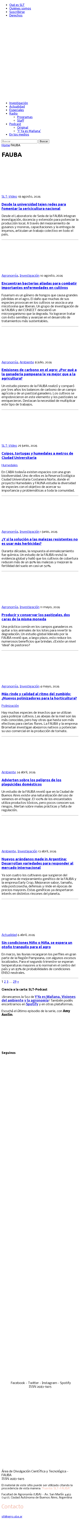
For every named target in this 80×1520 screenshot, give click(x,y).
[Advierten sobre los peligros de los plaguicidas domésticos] (27, 765)
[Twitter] (40, 1216)
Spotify (32, 1004)
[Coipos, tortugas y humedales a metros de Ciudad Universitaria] (27, 439)
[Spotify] (40, 1379)
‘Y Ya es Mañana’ (29, 131)
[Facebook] (40, 1134)
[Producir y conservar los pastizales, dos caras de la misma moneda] (27, 600)
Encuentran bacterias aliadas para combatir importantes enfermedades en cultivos (39, 285)
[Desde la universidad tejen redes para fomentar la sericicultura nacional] (27, 190)
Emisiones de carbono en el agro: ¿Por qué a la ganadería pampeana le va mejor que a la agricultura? (39, 374)
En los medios (19, 134)
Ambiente (27, 362)
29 (15, 981)
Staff (20, 120)
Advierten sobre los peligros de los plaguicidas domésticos (31, 782)
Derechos (16, 15)
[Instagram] (40, 1298)
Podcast (15, 124)
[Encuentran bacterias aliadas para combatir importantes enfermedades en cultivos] (27, 269)
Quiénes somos (20, 8)
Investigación (18, 103)
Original (22, 127)
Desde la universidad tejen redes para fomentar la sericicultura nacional (34, 206)
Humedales (10, 465)
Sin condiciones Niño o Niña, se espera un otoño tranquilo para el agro (37, 945)
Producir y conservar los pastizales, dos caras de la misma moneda (36, 617)
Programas (25, 117)
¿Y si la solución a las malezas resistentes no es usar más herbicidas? (40, 541)
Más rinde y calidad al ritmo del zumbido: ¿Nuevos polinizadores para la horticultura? (39, 696)
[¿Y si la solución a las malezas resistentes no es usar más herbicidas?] (27, 525)
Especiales (16, 110)
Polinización (10, 706)
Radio (13, 113)
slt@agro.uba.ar (12, 1516)
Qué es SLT (17, 5)
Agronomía (10, 276)
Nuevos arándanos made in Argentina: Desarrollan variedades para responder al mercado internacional (37, 863)
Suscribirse (17, 12)
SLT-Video (9, 197)
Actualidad (17, 106)
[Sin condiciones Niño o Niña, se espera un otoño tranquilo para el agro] (27, 928)
